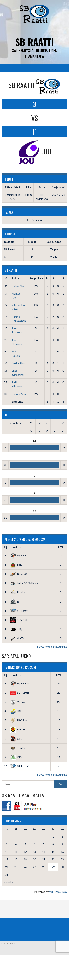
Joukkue (15, 547)
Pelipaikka (36, 278)
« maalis (8, 882)
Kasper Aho (19, 393)
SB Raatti (34, 42)
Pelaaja (16, 278)
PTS (60, 547)
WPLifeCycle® (58, 891)
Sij (5, 547)
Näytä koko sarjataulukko (52, 646)
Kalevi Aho (18, 285)
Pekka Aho (18, 363)
